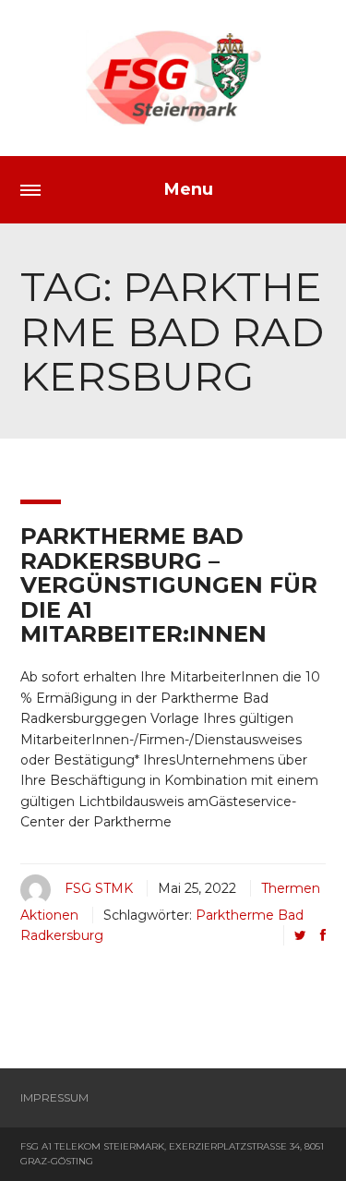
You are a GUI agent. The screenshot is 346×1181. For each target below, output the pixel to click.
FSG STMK (99, 888)
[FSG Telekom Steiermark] (173, 78)
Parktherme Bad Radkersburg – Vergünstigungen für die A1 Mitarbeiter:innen (168, 585)
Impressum (54, 1097)
